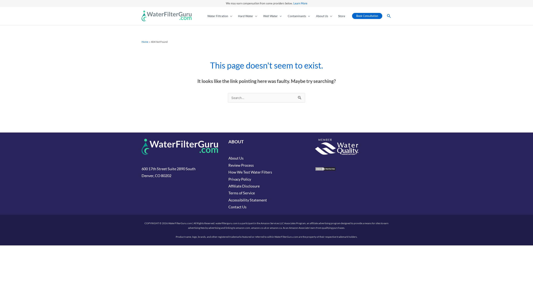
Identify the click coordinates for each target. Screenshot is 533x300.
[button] (230, 16)
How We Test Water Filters (250, 172)
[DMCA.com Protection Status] (325, 168)
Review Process (241, 165)
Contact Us (237, 207)
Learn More (300, 3)
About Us (236, 158)
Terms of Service (241, 193)
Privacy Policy (239, 179)
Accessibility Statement (247, 200)
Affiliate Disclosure (244, 186)
